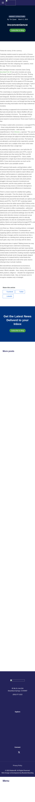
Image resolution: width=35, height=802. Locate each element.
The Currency (9, 380)
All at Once (8, 500)
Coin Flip (7, 427)
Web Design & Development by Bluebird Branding (17, 773)
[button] (8, 292)
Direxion (17, 132)
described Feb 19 (5, 72)
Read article (6, 397)
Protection (7, 547)
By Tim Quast (11, 19)
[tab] (17, 30)
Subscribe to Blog (17, 30)
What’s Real (8, 596)
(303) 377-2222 (17, 694)
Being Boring (9, 642)
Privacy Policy (17, 765)
